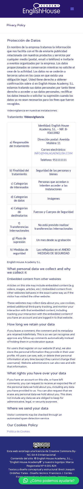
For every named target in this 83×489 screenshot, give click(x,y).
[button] (49, 480)
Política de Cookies (18, 431)
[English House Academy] (42, 9)
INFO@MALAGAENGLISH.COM (53, 153)
